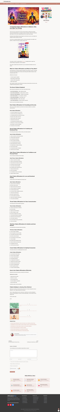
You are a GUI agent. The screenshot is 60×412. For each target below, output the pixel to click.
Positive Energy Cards (35, 398)
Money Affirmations (24, 398)
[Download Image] (22, 59)
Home (4, 3)
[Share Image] (24, 59)
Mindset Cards (35, 401)
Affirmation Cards (12, 3)
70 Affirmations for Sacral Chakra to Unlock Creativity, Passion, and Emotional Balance (23, 324)
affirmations (23, 61)
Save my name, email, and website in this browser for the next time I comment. (19, 361)
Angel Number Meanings (23, 3)
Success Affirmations (24, 402)
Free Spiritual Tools (17, 3)
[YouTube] (11, 405)
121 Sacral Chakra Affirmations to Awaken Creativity (18, 327)
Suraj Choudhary (16, 333)
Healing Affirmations (24, 401)
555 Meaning (45, 402)
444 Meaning (45, 401)
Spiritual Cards (35, 402)
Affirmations (7, 3)
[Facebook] (13, 405)
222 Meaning (45, 398)
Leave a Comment (20, 29)
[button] (56, 3)
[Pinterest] (8, 405)
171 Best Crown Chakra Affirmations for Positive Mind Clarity (20, 330)
